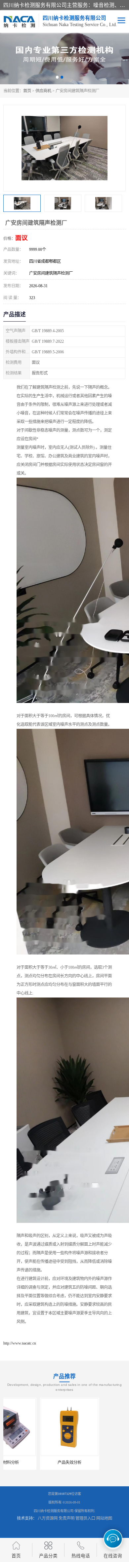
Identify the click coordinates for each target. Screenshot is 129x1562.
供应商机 (43, 91)
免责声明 (66, 1518)
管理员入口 (85, 1518)
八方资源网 (48, 1518)
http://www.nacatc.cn (19, 1343)
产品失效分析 (33, 1462)
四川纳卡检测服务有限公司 (53, 1511)
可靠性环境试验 (96, 1462)
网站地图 (104, 1518)
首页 (27, 91)
